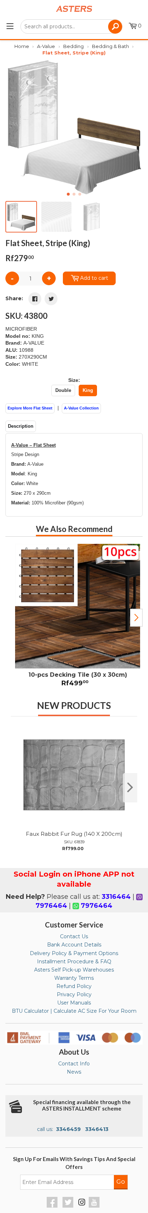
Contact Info (74, 1063)
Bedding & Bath (110, 46)
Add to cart (94, 278)
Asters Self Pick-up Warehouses (74, 970)
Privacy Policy (74, 994)
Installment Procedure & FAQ (74, 961)
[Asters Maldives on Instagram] (81, 1203)
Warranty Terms (74, 978)
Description (20, 426)
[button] (134, 127)
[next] (130, 787)
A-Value (46, 46)
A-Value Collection (81, 408)
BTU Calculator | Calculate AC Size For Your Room (74, 1011)
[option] (74, 618)
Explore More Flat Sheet (30, 408)
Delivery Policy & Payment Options (74, 953)
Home (21, 46)
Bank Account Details (74, 944)
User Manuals (74, 1002)
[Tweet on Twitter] (51, 298)
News (74, 1072)
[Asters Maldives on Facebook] (53, 1206)
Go (120, 1181)
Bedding (73, 46)
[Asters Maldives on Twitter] (69, 1206)
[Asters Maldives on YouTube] (95, 1206)
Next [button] (136, 618)
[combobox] (71, 26)
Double (63, 390)
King (88, 390)
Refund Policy (74, 986)
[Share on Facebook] (34, 298)
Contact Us (74, 936)
